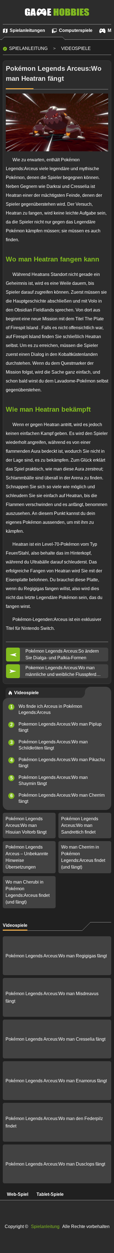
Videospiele (76, 48)
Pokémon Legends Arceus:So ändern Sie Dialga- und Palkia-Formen (62, 654)
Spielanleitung (28, 48)
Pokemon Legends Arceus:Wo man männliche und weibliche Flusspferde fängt (62, 671)
